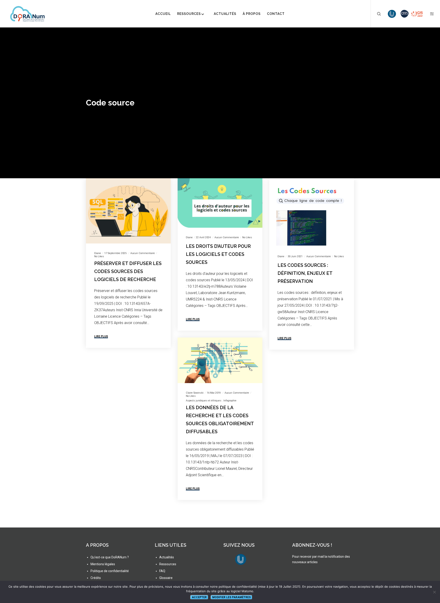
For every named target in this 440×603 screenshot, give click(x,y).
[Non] (434, 592)
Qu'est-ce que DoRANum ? (110, 557)
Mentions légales (103, 564)
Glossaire (166, 578)
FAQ (162, 571)
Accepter (199, 597)
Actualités (166, 557)
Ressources (167, 564)
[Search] (376, 13)
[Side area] (429, 13)
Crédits (96, 578)
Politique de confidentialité (110, 571)
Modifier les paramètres (231, 597)
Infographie (229, 400)
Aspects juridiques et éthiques (203, 400)
